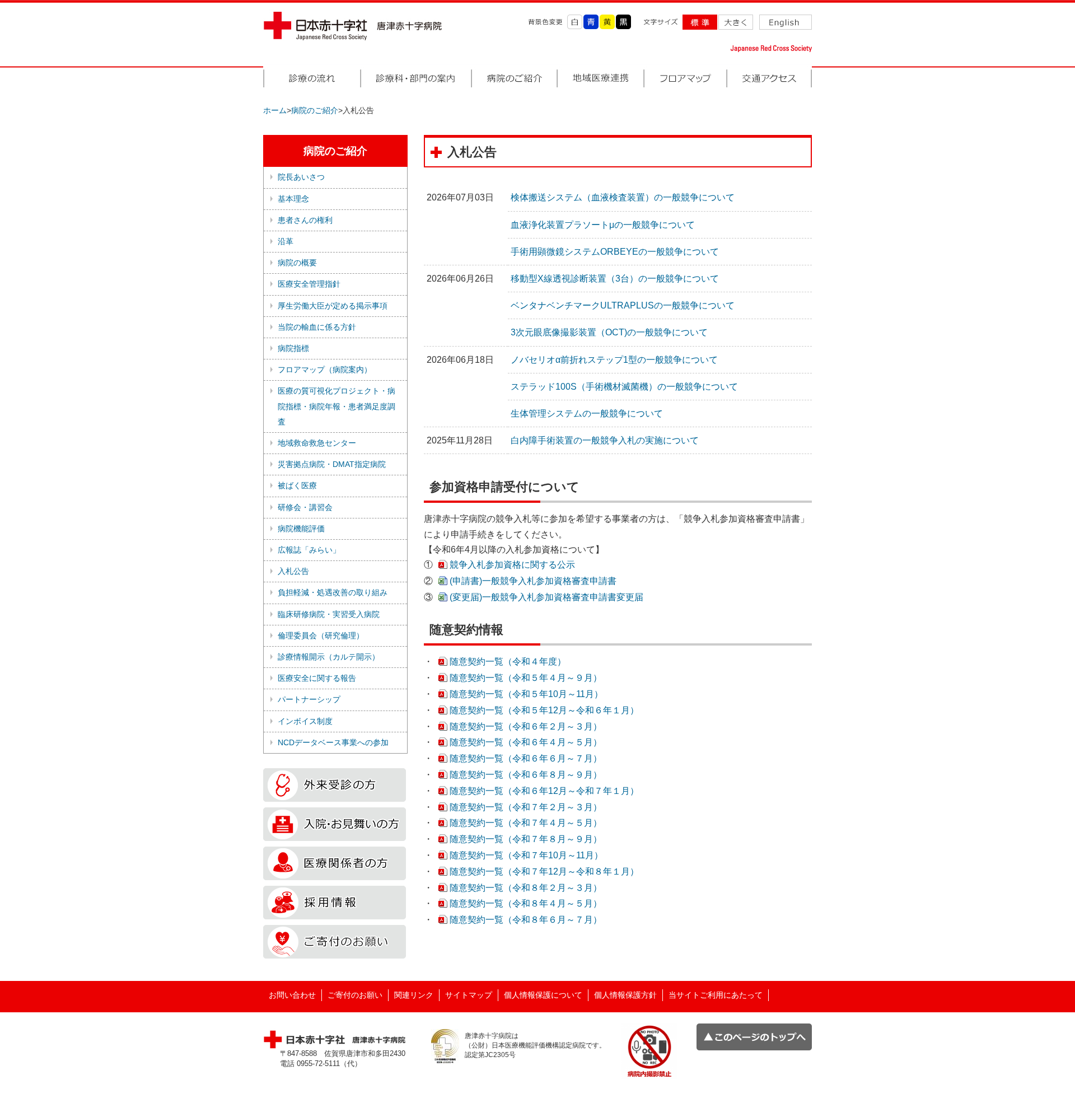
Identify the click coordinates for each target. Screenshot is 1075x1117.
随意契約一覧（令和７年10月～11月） (526, 855)
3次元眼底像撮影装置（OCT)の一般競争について (609, 332)
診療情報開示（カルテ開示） (329, 656)
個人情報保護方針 (625, 994)
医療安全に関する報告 (317, 678)
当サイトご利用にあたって (716, 994)
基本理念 (293, 198)
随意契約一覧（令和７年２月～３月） (526, 807)
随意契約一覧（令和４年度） (508, 661)
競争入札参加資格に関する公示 (512, 564)
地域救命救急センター (317, 442)
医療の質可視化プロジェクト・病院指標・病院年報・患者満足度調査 (336, 406)
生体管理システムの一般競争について (587, 413)
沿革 (285, 241)
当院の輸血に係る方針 (317, 327)
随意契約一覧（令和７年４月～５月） (526, 823)
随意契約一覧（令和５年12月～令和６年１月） (544, 710)
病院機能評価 (301, 528)
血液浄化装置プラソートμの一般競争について (603, 225)
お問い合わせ (292, 994)
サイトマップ (468, 994)
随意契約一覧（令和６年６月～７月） (526, 758)
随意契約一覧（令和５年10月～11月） (526, 694)
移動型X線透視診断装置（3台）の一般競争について (615, 278)
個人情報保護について (543, 994)
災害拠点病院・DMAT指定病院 (332, 464)
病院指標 (293, 348)
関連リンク (413, 994)
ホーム (275, 110)
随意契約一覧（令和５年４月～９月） (526, 678)
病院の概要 (297, 262)
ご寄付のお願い (355, 994)
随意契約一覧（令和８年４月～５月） (526, 903)
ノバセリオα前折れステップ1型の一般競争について (614, 359)
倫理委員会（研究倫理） (321, 635)
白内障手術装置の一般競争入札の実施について (605, 440)
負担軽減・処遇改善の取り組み (332, 592)
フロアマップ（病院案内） (325, 369)
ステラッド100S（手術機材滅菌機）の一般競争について (624, 386)
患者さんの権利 (305, 220)
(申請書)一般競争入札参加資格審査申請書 (533, 581)
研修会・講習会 (305, 507)
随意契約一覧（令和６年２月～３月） (526, 726)
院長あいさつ (301, 176)
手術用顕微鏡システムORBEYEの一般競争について (615, 251)
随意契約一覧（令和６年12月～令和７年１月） (544, 791)
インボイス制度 (305, 721)
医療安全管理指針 (309, 283)
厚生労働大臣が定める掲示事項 (332, 305)
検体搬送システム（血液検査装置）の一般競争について (623, 197)
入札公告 (293, 571)
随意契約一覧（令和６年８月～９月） (526, 774)
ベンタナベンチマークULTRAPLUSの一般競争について (623, 305)
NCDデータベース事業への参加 (333, 742)
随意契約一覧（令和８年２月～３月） (526, 887)
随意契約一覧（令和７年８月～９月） (526, 839)
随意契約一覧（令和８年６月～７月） (526, 919)
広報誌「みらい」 (309, 549)
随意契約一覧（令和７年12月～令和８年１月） (544, 871)
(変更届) (546, 597)
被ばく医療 (297, 485)
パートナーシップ (309, 699)
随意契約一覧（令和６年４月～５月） (526, 742)
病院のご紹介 (314, 110)
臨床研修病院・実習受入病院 (329, 614)
